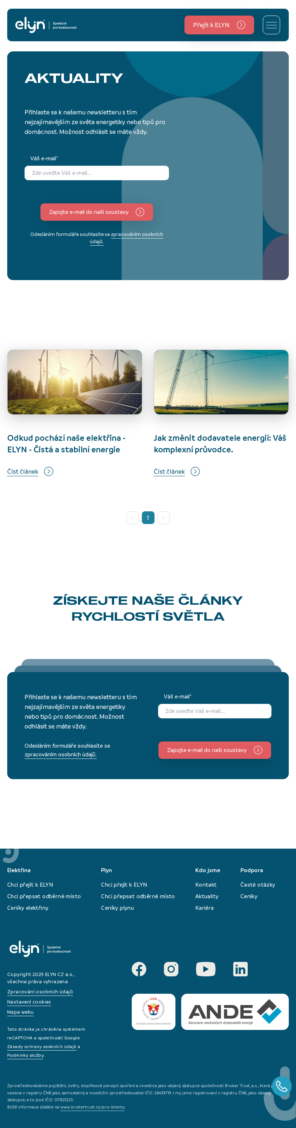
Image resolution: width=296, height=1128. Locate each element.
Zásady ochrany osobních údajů (42, 1046)
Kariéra (204, 907)
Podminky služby (25, 1055)
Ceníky (248, 896)
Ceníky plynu (117, 907)
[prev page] (132, 517)
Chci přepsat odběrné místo (44, 896)
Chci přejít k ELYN (30, 884)
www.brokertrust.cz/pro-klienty (92, 1107)
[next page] (163, 517)
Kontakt (206, 884)
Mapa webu (20, 1012)
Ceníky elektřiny (27, 907)
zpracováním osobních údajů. (61, 754)
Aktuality (207, 896)
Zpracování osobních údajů (40, 992)
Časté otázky (257, 884)
